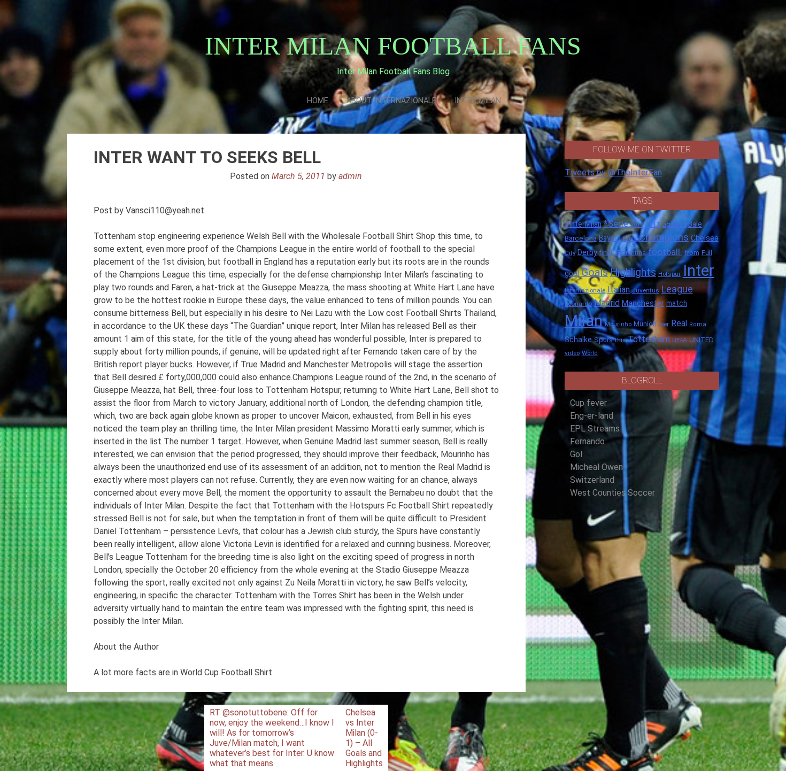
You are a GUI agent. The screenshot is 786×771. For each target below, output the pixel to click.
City (570, 253)
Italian (618, 289)
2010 (636, 224)
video (572, 353)
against (674, 224)
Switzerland (592, 480)
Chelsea (705, 238)
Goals (594, 272)
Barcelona (581, 238)
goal (572, 273)
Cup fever (588, 403)
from (691, 253)
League (677, 289)
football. (665, 251)
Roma (697, 324)
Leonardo (578, 303)
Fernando (587, 441)
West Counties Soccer (612, 493)
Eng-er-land (591, 416)
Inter (698, 270)
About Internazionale (391, 100)
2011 (652, 224)
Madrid (607, 303)
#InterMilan (583, 224)
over (664, 324)
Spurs (603, 340)
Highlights (633, 272)
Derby (587, 252)
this (620, 340)
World (590, 353)
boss (630, 238)
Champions (664, 237)
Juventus (645, 290)
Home (317, 100)
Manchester (643, 303)
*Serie (616, 223)
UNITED (701, 340)
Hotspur (669, 273)
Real (679, 323)
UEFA (679, 340)
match (676, 303)
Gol (576, 454)
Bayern (610, 238)
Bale (695, 224)
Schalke (578, 339)
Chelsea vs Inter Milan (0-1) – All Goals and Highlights (364, 737)
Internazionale (585, 290)
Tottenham (649, 339)
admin (350, 176)
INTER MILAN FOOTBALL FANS (393, 46)
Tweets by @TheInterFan (613, 172)
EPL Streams (595, 428)
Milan (584, 321)
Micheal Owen (596, 467)
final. (606, 253)
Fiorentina (631, 253)
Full (707, 253)
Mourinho (618, 324)
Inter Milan (477, 100)
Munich (645, 324)
